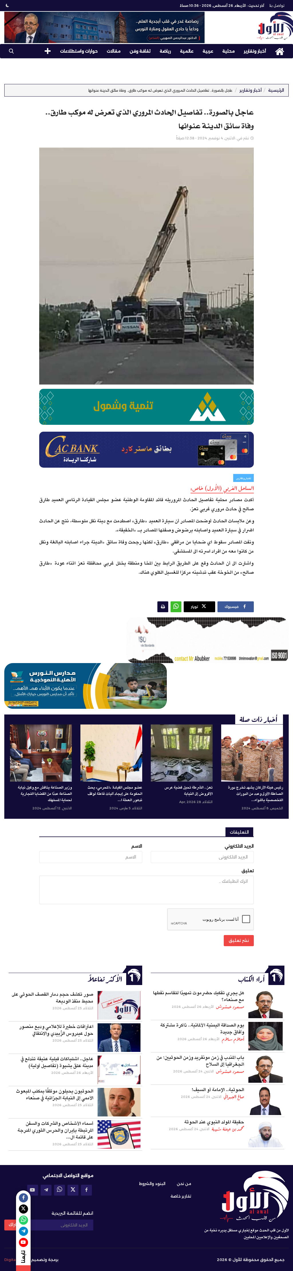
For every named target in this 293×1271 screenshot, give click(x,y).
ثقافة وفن (140, 51)
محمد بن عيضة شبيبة (228, 1129)
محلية (228, 51)
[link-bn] (104, 27)
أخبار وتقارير (255, 51)
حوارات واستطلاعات (79, 51)
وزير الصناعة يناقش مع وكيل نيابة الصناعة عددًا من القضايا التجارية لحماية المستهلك (45, 793)
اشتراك (15, 1224)
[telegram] (46, 1190)
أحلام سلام (233, 1039)
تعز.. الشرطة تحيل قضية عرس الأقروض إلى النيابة (189, 790)
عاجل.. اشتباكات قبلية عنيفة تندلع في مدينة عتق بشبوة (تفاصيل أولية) (57, 1062)
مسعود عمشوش (230, 1006)
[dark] (7, 5)
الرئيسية (276, 90)
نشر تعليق (239, 940)
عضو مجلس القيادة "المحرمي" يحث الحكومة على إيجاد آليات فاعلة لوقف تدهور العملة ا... (115, 793)
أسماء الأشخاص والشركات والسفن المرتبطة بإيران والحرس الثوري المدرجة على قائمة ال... (55, 1130)
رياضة (165, 51)
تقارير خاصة (181, 1196)
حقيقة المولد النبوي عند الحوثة (214, 1122)
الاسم (136, 846)
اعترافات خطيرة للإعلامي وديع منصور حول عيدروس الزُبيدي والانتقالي (56, 1030)
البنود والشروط (152, 1183)
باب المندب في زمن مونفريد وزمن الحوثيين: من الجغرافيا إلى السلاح (200, 1061)
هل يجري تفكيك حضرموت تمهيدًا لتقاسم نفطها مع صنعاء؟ (198, 996)
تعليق (247, 870)
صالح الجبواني (234, 1096)
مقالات (113, 51)
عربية (208, 51)
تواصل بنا (277, 5)
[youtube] (32, 1190)
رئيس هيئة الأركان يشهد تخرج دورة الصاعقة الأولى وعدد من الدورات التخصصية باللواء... (255, 793)
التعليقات (239, 832)
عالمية (186, 51)
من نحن (184, 1183)
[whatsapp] (59, 1190)
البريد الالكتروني (239, 846)
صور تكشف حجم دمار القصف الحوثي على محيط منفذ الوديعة (52, 998)
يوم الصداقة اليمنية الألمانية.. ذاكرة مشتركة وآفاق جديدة (202, 1028)
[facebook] (86, 1190)
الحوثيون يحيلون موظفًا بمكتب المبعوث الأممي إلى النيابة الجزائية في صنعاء (54, 1094)
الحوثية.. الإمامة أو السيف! (218, 1090)
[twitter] (73, 1190)
